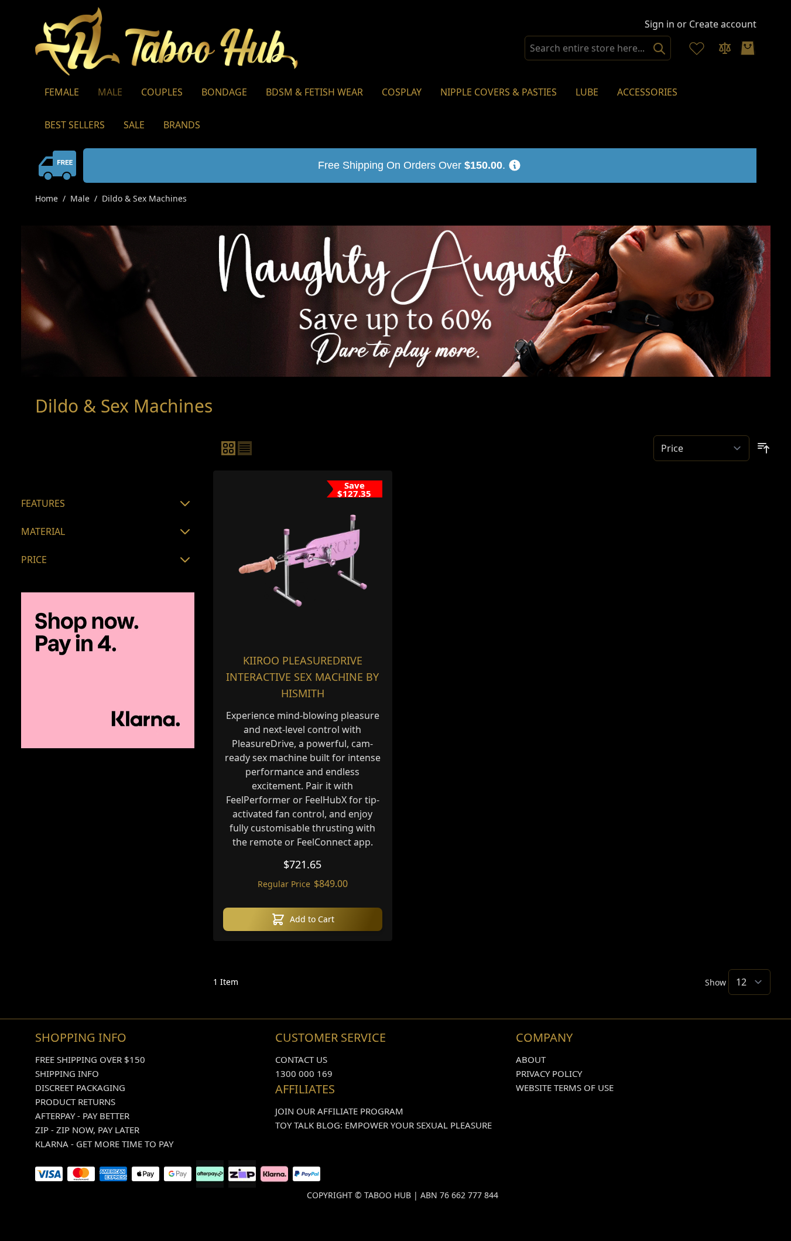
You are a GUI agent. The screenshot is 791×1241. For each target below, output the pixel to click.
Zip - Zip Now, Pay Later (87, 1130)
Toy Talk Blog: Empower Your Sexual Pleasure (383, 1125)
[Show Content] (59, 165)
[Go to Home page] (167, 41)
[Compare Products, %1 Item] (724, 48)
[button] (107, 456)
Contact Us (301, 1059)
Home (46, 198)
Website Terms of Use (565, 1087)
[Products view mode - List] (245, 448)
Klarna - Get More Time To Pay (104, 1144)
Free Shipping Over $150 (90, 1059)
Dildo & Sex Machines (144, 198)
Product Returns (75, 1101)
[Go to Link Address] (419, 165)
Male (80, 198)
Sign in (659, 24)
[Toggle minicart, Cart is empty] (748, 48)
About (531, 1059)
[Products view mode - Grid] (228, 448)
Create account (722, 24)
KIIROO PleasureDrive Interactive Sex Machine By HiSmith (302, 676)
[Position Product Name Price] (701, 448)
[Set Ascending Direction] (763, 448)
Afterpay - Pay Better (82, 1115)
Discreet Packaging (80, 1087)
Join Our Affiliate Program (339, 1111)
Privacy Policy (549, 1073)
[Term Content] (515, 165)
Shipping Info (67, 1073)
